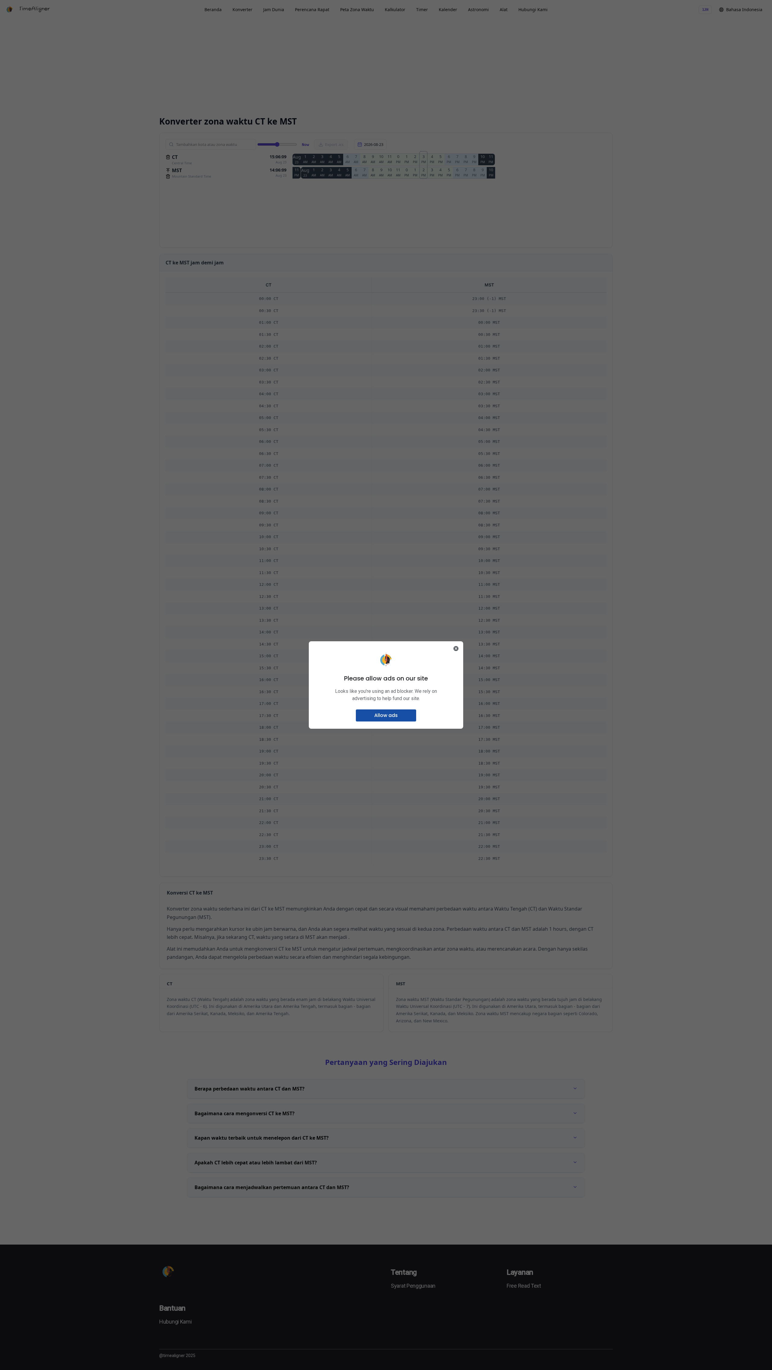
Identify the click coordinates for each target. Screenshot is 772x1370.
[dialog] (386, 685)
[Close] (456, 648)
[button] (386, 715)
